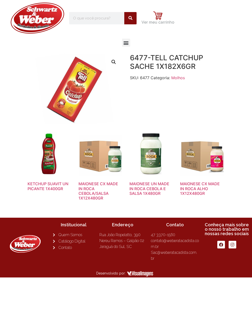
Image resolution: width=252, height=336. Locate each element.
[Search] (130, 18)
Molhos (178, 77)
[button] (126, 43)
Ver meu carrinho (158, 22)
